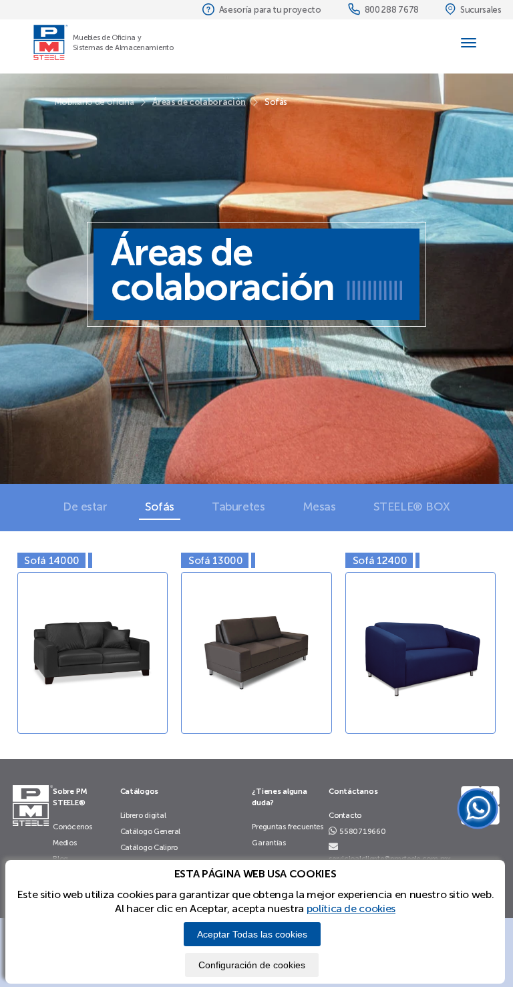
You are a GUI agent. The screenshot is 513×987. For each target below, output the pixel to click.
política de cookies (351, 908)
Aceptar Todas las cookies (252, 934)
